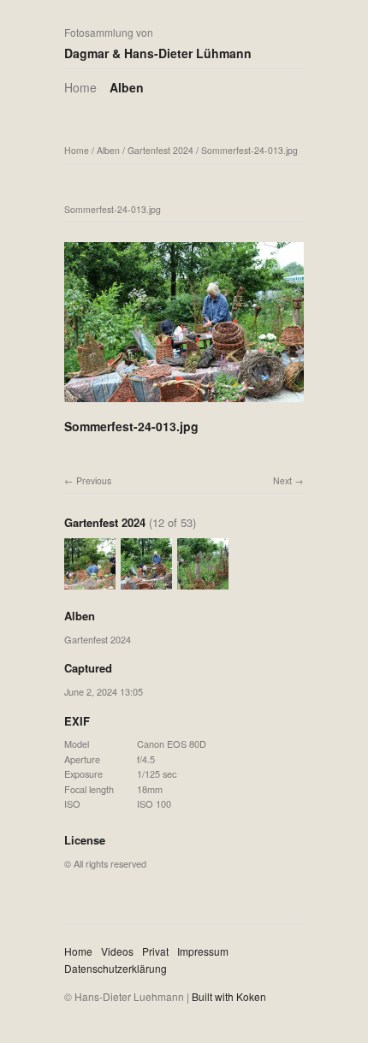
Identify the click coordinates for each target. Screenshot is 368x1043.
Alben (127, 87)
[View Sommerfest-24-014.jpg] (203, 582)
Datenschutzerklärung (115, 968)
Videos (117, 951)
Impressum (203, 951)
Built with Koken (229, 996)
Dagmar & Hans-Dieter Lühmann (158, 53)
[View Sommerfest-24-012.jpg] (90, 582)
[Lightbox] (184, 403)
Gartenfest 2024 (160, 150)
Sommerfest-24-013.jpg (249, 150)
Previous (93, 480)
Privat (155, 951)
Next (282, 480)
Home (80, 87)
